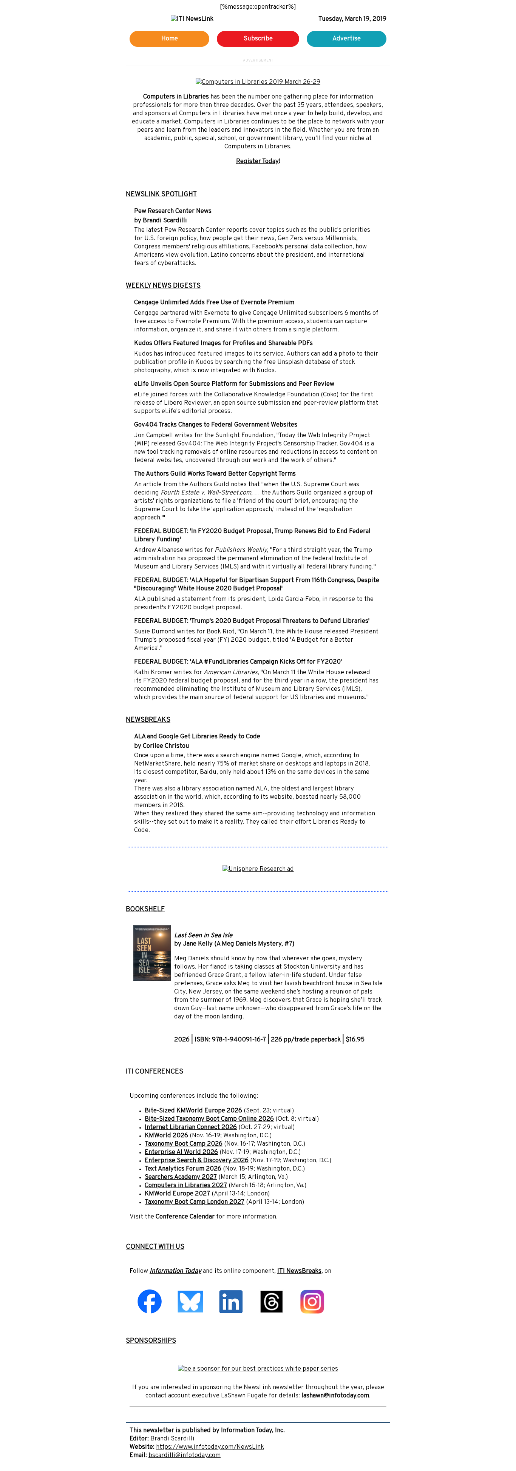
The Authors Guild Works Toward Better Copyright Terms (215, 474)
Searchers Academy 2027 (181, 1177)
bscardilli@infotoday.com (184, 1455)
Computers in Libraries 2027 (186, 1185)
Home (169, 39)
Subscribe (258, 39)
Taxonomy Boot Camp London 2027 (194, 1202)
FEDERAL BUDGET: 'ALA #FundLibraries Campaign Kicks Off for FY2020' (238, 662)
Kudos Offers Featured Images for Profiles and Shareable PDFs (223, 343)
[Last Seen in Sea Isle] (152, 979)
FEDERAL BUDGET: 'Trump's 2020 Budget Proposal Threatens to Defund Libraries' (251, 621)
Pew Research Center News (173, 211)
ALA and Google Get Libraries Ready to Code (197, 737)
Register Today (257, 161)
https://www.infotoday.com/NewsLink (210, 1447)
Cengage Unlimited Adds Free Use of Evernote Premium (214, 303)
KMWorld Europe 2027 (177, 1194)
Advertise (346, 39)
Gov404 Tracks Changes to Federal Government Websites (215, 425)
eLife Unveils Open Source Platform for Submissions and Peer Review (234, 384)
